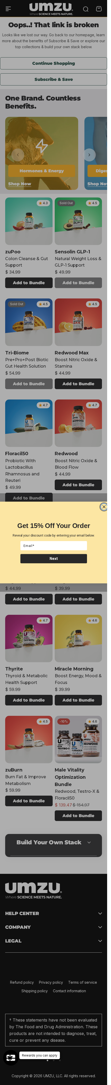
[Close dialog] (104, 507)
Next (53, 558)
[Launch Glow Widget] (11, 1058)
